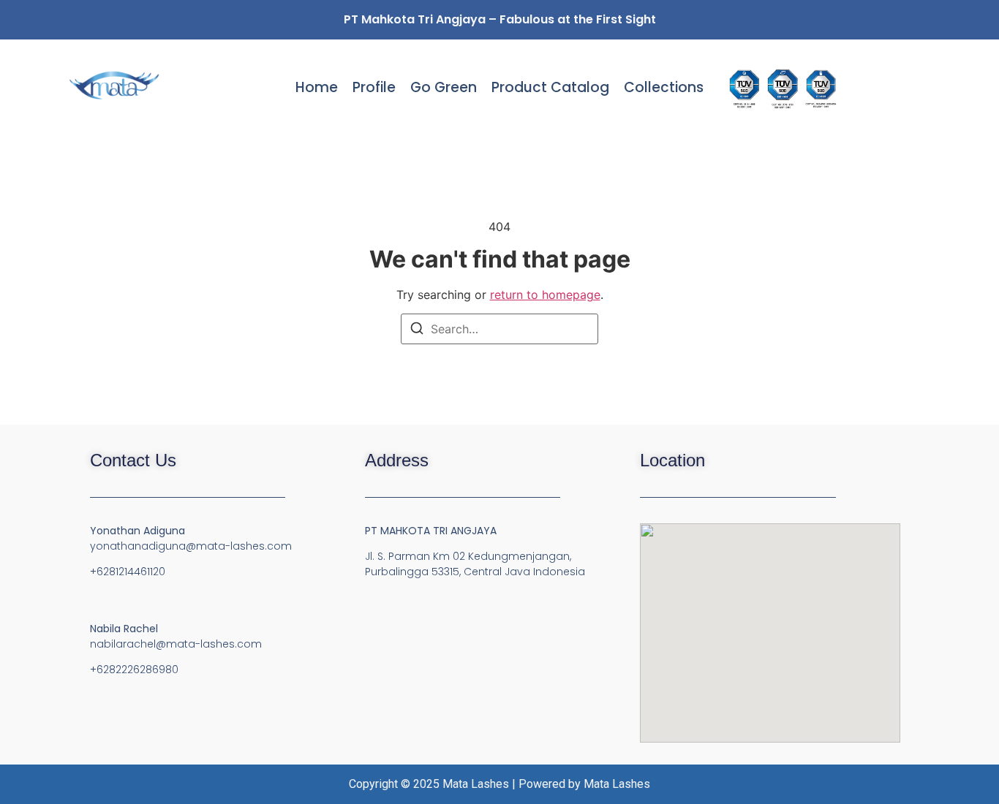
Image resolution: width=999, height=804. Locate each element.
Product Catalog (550, 87)
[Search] (417, 330)
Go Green (443, 87)
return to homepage (545, 294)
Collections (664, 87)
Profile (374, 87)
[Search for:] (499, 329)
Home (316, 87)
